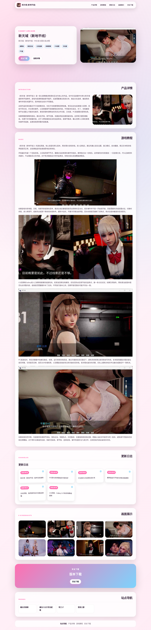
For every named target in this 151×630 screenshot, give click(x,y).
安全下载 (130, 5)
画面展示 (121, 5)
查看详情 (36, 58)
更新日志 (112, 5)
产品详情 (94, 5)
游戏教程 (103, 5)
